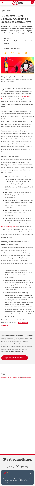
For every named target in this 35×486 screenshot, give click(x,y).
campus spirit (17, 378)
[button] (6, 52)
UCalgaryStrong (6, 378)
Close (30, 474)
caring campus (26, 378)
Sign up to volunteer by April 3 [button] (14, 358)
